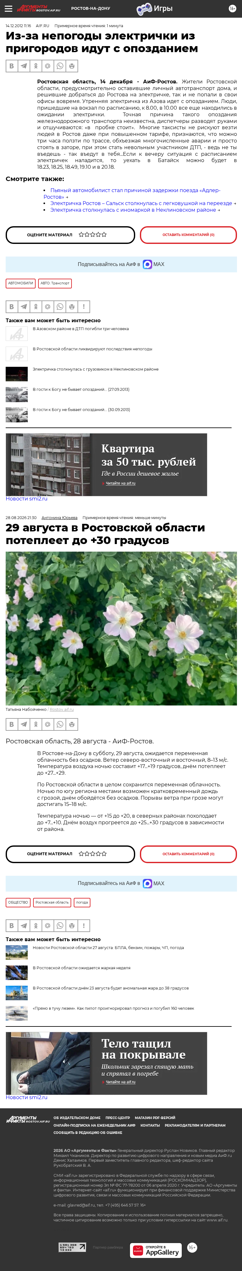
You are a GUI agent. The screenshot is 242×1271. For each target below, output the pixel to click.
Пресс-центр (118, 1118)
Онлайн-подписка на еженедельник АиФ (94, 1125)
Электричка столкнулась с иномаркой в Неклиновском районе (133, 210)
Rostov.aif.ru (62, 709)
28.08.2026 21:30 (21, 517)
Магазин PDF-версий (155, 1118)
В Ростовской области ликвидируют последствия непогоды (92, 349)
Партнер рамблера (108, 1247)
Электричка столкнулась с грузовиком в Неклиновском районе (95, 369)
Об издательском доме (77, 1118)
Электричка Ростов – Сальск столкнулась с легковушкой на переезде (141, 203)
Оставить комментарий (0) (189, 235)
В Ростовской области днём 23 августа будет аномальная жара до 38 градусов (111, 988)
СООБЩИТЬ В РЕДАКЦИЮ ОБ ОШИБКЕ (88, 1133)
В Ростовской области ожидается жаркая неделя (81, 967)
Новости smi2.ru (27, 499)
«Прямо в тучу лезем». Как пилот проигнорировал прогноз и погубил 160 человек (113, 1008)
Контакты (150, 1125)
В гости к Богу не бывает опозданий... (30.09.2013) (81, 409)
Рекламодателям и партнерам (195, 1125)
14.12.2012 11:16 (18, 25)
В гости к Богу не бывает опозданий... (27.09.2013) (81, 389)
